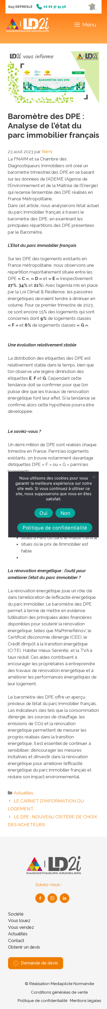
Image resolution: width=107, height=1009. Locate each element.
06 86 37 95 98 (54, 7)
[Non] (93, 476)
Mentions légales (85, 1000)
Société (16, 914)
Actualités (23, 792)
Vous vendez (21, 927)
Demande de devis (39, 963)
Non (65, 513)
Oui (43, 513)
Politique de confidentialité (42, 1000)
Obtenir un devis (24, 947)
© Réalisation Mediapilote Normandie (59, 983)
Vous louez (19, 920)
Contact (16, 940)
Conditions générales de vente (59, 992)
